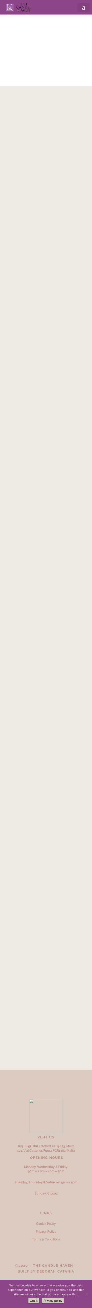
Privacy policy (53, 1300)
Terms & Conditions (46, 1239)
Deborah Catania (55, 1271)
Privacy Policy (46, 1231)
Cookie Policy (46, 1224)
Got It (34, 1300)
